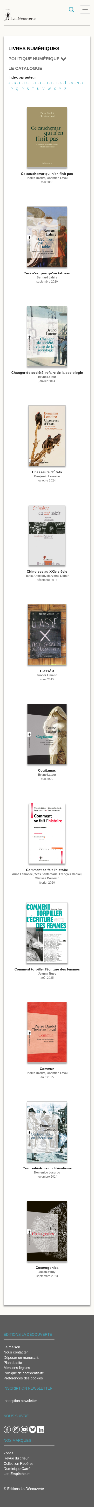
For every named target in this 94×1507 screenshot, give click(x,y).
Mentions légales (17, 1368)
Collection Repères (19, 1463)
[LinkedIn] (40, 1429)
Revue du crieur (16, 1458)
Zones (8, 1453)
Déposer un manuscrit (21, 1357)
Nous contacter (16, 1352)
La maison (12, 1347)
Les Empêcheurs (17, 1474)
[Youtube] (24, 1429)
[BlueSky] (32, 1429)
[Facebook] (7, 1429)
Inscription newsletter (20, 1401)
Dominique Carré (17, 1468)
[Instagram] (16, 1429)
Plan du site (13, 1362)
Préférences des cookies (23, 1378)
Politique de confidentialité (24, 1373)
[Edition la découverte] (19, 12)
